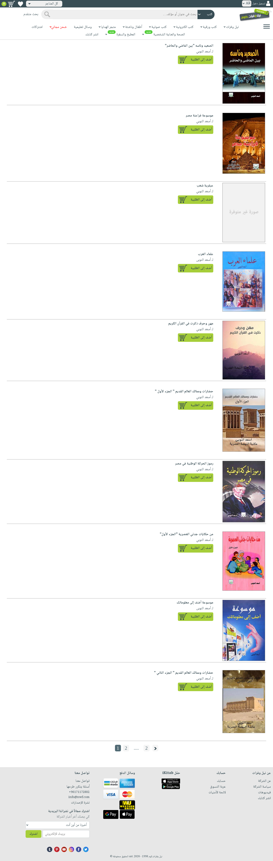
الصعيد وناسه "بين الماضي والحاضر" (189, 46)
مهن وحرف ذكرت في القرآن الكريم (190, 324)
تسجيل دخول (258, 3)
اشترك (33, 834)
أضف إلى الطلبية (201, 60)
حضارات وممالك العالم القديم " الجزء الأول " (184, 391)
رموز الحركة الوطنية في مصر (194, 464)
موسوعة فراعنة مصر (199, 116)
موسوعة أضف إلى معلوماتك (195, 603)
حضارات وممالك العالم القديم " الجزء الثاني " (183, 673)
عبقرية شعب (205, 186)
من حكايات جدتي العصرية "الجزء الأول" (186, 534)
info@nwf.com (79, 797)
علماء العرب (205, 254)
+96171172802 (79, 792)
